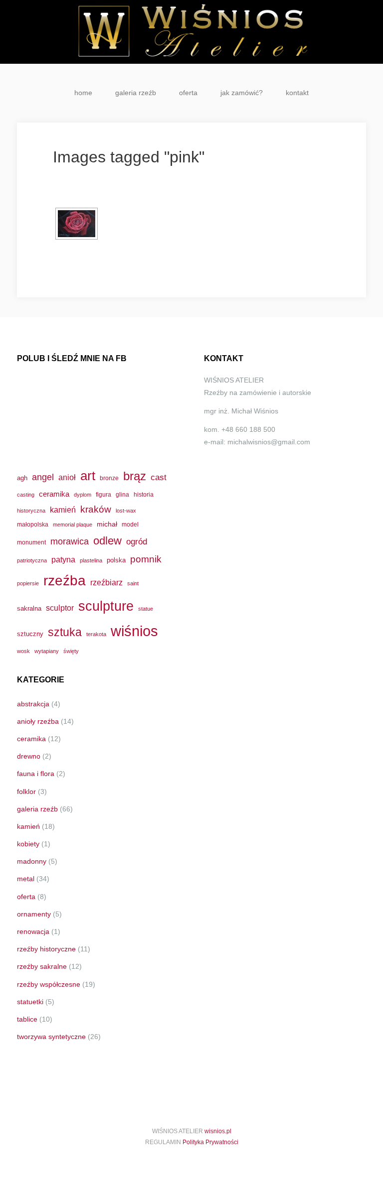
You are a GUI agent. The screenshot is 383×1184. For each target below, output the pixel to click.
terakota (96, 634)
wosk (23, 651)
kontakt (297, 93)
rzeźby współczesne (48, 984)
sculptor (60, 608)
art (87, 475)
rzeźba (64, 580)
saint (133, 583)
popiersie (28, 583)
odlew (107, 540)
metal (25, 879)
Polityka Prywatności (210, 1142)
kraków (95, 509)
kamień (63, 510)
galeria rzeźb (135, 93)
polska (116, 560)
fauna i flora (35, 774)
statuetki (30, 1002)
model (130, 524)
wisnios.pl (217, 1131)
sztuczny (30, 634)
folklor (26, 791)
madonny (31, 861)
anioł (67, 477)
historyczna (31, 511)
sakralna (29, 608)
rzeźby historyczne (46, 949)
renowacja (33, 931)
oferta (188, 93)
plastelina (91, 560)
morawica (69, 541)
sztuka (65, 632)
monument (31, 542)
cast (159, 477)
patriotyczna (32, 560)
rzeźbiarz (106, 582)
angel (43, 477)
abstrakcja (33, 704)
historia (144, 494)
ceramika (54, 494)
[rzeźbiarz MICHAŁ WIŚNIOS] (191, 32)
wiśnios (134, 631)
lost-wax (126, 511)
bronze (109, 478)
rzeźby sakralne (42, 966)
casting (25, 495)
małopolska (32, 524)
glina (122, 494)
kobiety (28, 844)
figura (103, 494)
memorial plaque (72, 524)
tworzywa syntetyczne (51, 1037)
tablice (27, 1019)
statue (145, 609)
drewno (28, 756)
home (83, 93)
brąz (134, 476)
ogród (136, 541)
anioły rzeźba (38, 721)
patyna (63, 559)
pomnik (146, 559)
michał (107, 524)
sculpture (106, 606)
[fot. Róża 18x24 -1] (76, 223)
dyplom (82, 495)
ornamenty (34, 914)
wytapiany (46, 651)
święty (71, 651)
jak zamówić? (241, 93)
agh (22, 478)
